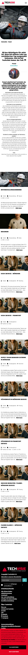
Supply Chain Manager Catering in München (13, 358)
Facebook (5, 616)
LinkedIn (5, 614)
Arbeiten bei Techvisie (7, 609)
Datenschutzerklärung (7, 624)
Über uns (3, 607)
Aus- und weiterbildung (7, 597)
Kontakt (3, 610)
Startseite (4, 41)
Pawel (10, 41)
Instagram (5, 618)
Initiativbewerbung (6, 593)
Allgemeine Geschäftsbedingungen (11, 626)
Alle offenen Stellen (6, 591)
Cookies (3, 628)
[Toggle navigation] (26, 2)
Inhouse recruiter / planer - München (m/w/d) (12, 484)
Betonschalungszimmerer (11, 190)
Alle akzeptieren (13, 647)
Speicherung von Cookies (8, 639)
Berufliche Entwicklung (7, 600)
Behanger (4, 231)
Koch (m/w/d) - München (10, 273)
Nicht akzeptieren (14, 651)
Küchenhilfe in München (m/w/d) (14, 399)
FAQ (2, 612)
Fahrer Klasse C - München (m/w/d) (11, 526)
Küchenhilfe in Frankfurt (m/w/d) (11, 442)
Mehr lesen (19, 208)
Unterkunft (4, 595)
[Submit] (24, 580)
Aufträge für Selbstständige (9, 599)
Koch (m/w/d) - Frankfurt (11, 315)
